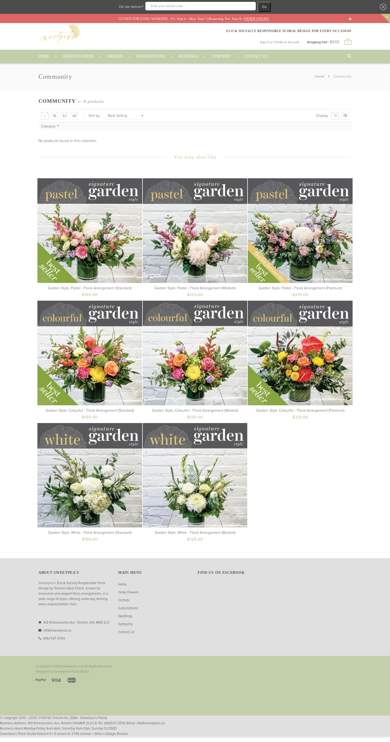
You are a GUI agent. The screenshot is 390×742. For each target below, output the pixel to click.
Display (322, 116)
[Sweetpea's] (59, 33)
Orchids (123, 600)
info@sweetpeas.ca (57, 630)
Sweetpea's (70, 666)
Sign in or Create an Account (279, 42)
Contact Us (126, 632)
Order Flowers (128, 592)
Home (320, 76)
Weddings (125, 616)
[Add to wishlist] (137, 182)
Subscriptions (128, 608)
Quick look (91, 295)
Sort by (94, 116)
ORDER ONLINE (256, 19)
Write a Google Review (111, 734)
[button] (382, 7)
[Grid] (335, 115)
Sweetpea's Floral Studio (71, 671)
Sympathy (125, 624)
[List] (345, 115)
